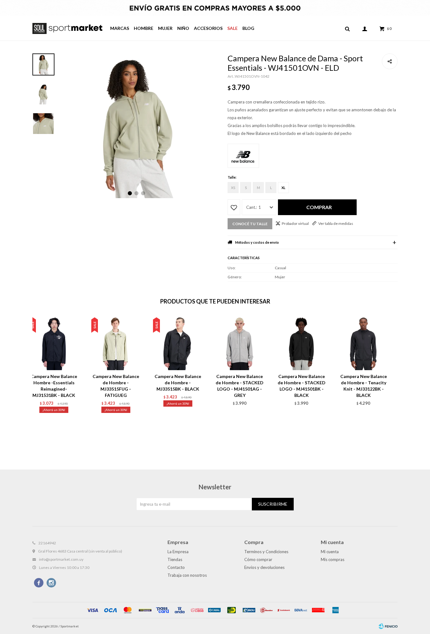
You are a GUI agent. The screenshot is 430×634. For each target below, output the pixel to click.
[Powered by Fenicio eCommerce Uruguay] (388, 626)
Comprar (319, 207)
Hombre (143, 28)
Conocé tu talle (250, 223)
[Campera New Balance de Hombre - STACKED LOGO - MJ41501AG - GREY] (240, 342)
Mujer (165, 28)
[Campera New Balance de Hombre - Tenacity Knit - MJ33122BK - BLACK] (363, 342)
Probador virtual (295, 223)
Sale (232, 28)
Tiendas (174, 559)
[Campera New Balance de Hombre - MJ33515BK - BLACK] (178, 342)
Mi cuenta (330, 551)
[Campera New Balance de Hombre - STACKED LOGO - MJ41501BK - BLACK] (302, 342)
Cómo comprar (258, 559)
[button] (347, 28)
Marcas (119, 28)
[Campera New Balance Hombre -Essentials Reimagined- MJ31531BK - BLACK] (54, 342)
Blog (248, 28)
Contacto (176, 567)
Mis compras (332, 559)
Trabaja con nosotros (187, 575)
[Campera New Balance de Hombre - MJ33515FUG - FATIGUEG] (116, 342)
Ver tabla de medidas (335, 223)
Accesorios (208, 28)
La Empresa (178, 551)
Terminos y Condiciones (266, 551)
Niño (183, 28)
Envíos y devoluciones (264, 567)
